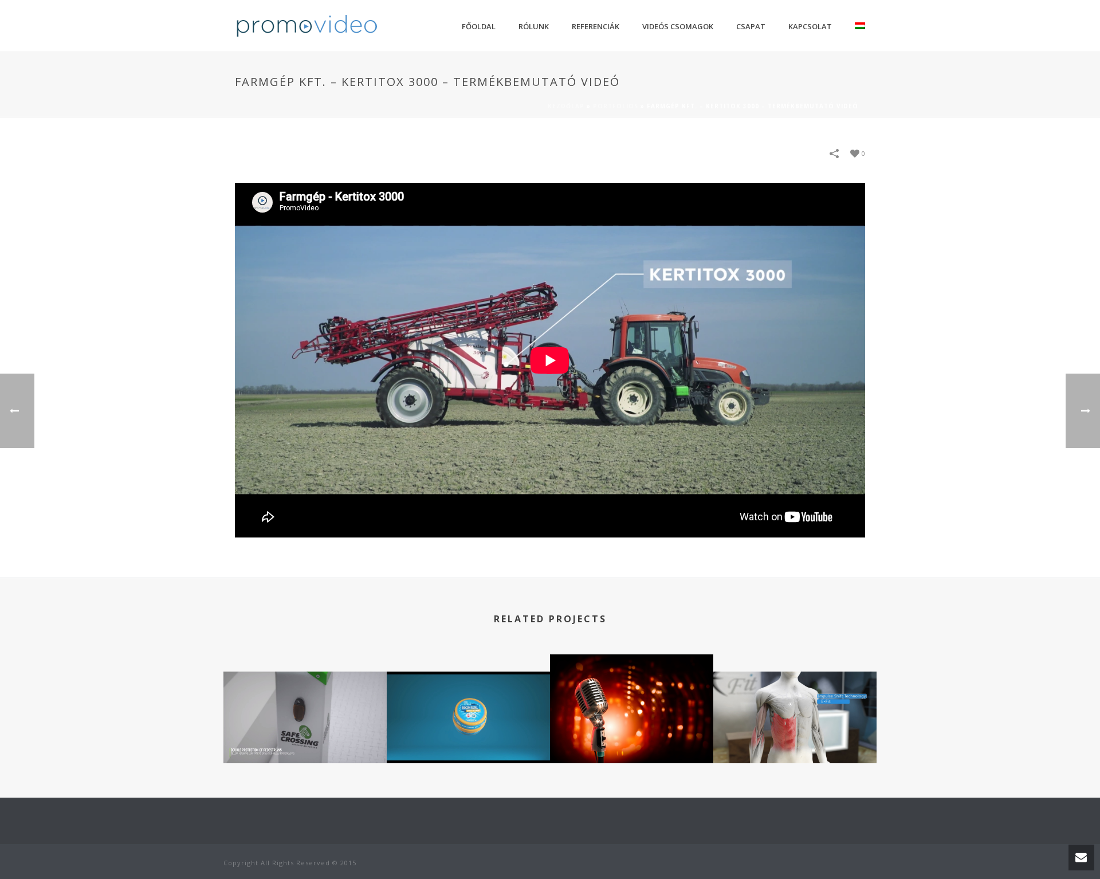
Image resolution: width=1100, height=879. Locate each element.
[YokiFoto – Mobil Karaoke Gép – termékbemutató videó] (631, 699)
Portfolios (615, 106)
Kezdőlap (566, 106)
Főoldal (479, 26)
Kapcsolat (810, 26)
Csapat (750, 26)
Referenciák (595, 26)
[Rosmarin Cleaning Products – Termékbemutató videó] (468, 715)
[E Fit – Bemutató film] (795, 715)
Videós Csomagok (677, 26)
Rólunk (533, 26)
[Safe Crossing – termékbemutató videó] (305, 715)
